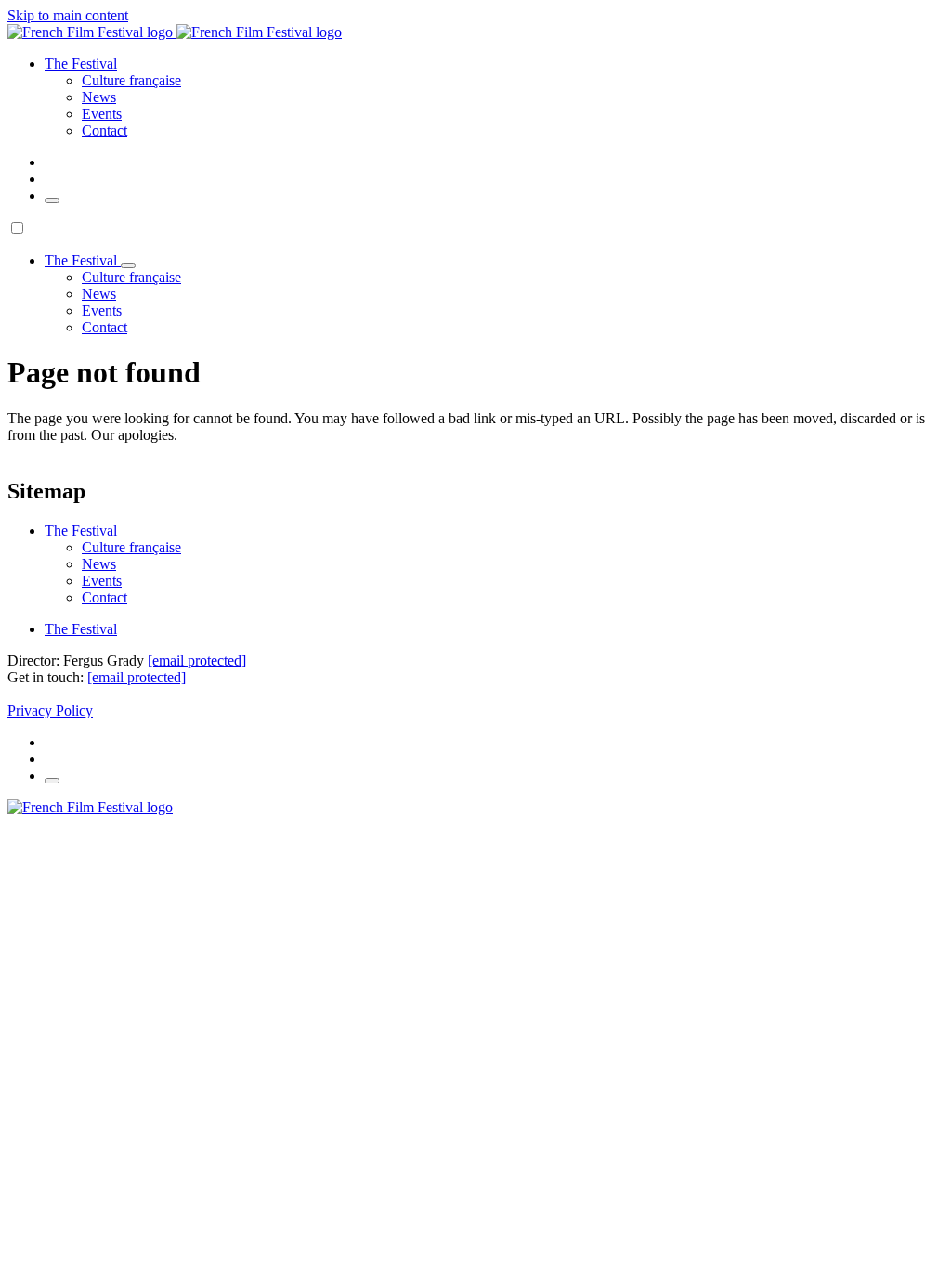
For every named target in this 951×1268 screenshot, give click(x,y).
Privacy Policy (50, 710)
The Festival (81, 629)
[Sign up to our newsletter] (52, 200)
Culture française (131, 80)
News (99, 97)
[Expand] (128, 265)
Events (102, 114)
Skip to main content (67, 15)
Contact (104, 130)
